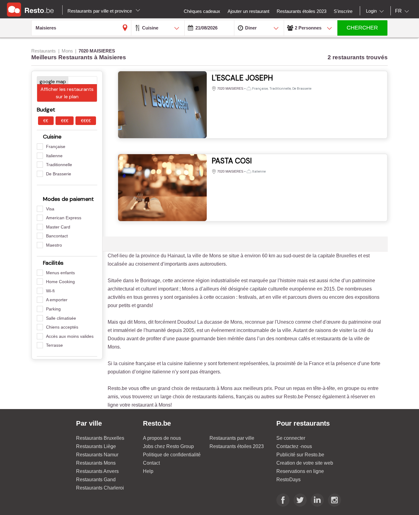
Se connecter (290, 438)
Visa (50, 208)
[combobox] (376, 11)
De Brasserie (58, 173)
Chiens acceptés (62, 327)
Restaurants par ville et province (100, 11)
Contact (151, 463)
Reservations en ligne (300, 471)
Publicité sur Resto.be (300, 454)
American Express (63, 217)
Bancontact (57, 235)
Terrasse (54, 345)
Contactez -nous (294, 446)
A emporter (56, 299)
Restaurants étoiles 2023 (237, 446)
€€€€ (86, 120)
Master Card (58, 226)
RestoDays (288, 479)
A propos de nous (162, 438)
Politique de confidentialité (172, 454)
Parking (53, 308)
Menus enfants (60, 272)
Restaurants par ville (232, 438)
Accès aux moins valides (70, 336)
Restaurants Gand (96, 479)
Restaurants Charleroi (100, 487)
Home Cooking (60, 281)
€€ (45, 120)
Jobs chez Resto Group (168, 446)
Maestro (54, 245)
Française (55, 146)
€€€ (64, 120)
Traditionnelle (59, 164)
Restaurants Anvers (97, 471)
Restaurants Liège (96, 446)
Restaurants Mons (96, 463)
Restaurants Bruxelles (100, 438)
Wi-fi (50, 290)
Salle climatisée (61, 318)
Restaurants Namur (97, 454)
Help (148, 471)
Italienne (54, 155)
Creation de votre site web (304, 463)
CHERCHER (362, 28)
